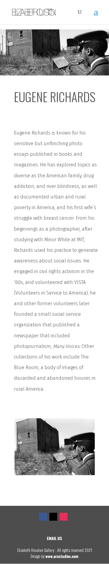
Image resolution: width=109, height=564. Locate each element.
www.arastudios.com (61, 556)
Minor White (57, 239)
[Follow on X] (53, 517)
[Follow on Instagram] (64, 517)
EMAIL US (54, 538)
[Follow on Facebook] (43, 517)
